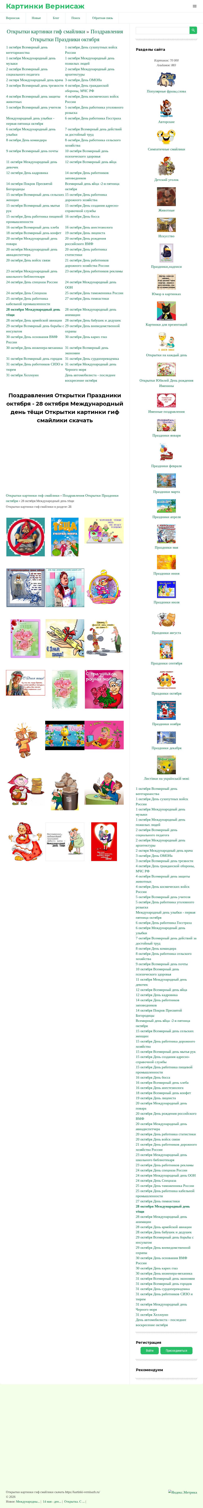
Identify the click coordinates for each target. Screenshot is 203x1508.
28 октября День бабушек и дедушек (93, 320)
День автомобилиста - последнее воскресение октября (161, 1322)
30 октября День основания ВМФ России (161, 1260)
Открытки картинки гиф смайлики (46, 32)
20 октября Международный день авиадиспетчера (161, 1126)
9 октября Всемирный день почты (32, 151)
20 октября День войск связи (28, 260)
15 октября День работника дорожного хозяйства (165, 1043)
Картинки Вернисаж (45, 6)
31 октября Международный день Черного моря (161, 1306)
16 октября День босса (82, 216)
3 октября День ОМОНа (83, 80)
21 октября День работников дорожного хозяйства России (166, 1147)
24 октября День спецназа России (32, 282)
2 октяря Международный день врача (34, 80)
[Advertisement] (65, 459)
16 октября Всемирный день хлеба (32, 227)
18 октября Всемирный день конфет (33, 233)
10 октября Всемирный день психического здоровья (157, 971)
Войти (149, 1350)
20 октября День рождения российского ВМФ (166, 1116)
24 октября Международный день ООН (166, 1175)
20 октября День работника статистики (166, 1134)
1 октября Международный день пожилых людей (160, 822)
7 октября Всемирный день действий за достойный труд (166, 940)
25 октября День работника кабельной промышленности (165, 1193)
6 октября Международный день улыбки (160, 930)
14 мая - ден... (52, 1501)
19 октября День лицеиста (85, 233)
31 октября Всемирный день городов (34, 359)
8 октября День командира (26, 140)
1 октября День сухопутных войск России (162, 801)
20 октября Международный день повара (161, 1105)
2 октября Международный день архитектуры (160, 842)
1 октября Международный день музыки (160, 811)
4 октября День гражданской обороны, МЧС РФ (165, 868)
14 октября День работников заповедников (157, 1002)
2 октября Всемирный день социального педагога (156, 832)
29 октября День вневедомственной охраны (163, 1250)
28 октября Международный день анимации (161, 1219)
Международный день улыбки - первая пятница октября (165, 915)
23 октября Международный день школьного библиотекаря (161, 1157)
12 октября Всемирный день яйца (90, 162)
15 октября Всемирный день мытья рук (166, 1052)
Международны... (28, 1501)
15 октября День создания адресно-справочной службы (163, 1059)
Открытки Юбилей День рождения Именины (166, 383)
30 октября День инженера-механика (34, 348)
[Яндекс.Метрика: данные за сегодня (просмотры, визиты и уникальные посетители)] (182, 1492)
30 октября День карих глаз (86, 337)
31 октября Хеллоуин (22, 375)
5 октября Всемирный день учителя (33, 107)
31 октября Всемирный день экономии (165, 1279)
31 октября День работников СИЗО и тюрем (164, 1296)
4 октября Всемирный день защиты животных (163, 878)
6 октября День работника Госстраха (93, 118)
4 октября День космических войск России (163, 889)
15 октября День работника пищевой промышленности (164, 1069)
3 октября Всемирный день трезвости (35, 85)
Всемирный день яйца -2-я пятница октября (163, 1023)
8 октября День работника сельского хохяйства (164, 956)
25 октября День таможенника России (94, 293)
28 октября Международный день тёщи (163, 1208)
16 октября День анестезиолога (89, 227)
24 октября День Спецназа (26, 293)
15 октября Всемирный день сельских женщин (165, 1033)
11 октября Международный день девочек (161, 982)
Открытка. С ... (74, 1501)
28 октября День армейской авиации (34, 320)
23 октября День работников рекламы (94, 271)
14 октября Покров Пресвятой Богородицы (159, 1012)
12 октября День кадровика (27, 173)
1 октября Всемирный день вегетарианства (156, 791)
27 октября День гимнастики (87, 298)
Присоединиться (176, 1350)
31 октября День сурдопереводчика (92, 359)
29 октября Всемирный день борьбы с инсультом (165, 1239)
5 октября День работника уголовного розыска (165, 904)
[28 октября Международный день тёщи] (25, 555)
